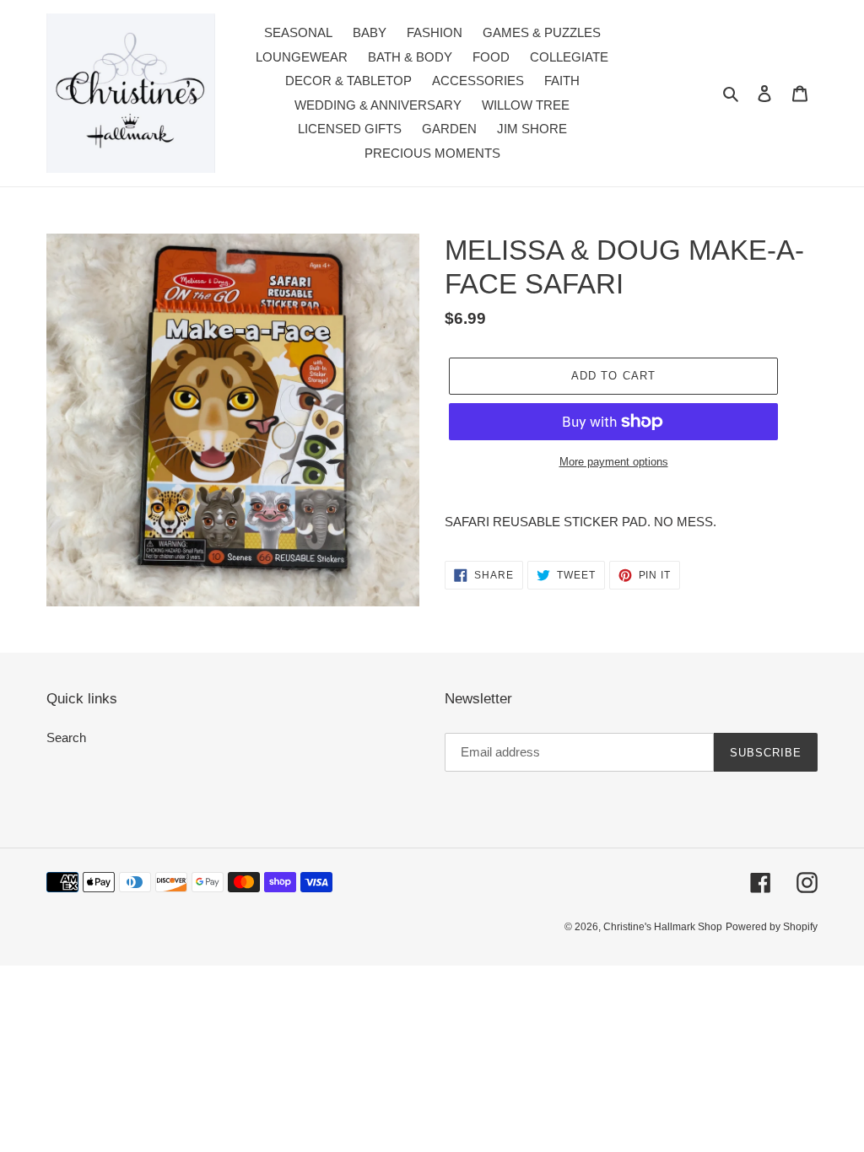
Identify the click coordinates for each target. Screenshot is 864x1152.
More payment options (613, 461)
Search (66, 737)
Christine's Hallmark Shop (662, 927)
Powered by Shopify (772, 927)
